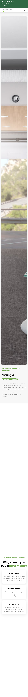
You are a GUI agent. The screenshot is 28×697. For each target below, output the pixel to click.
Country (5, 5)
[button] (24, 10)
